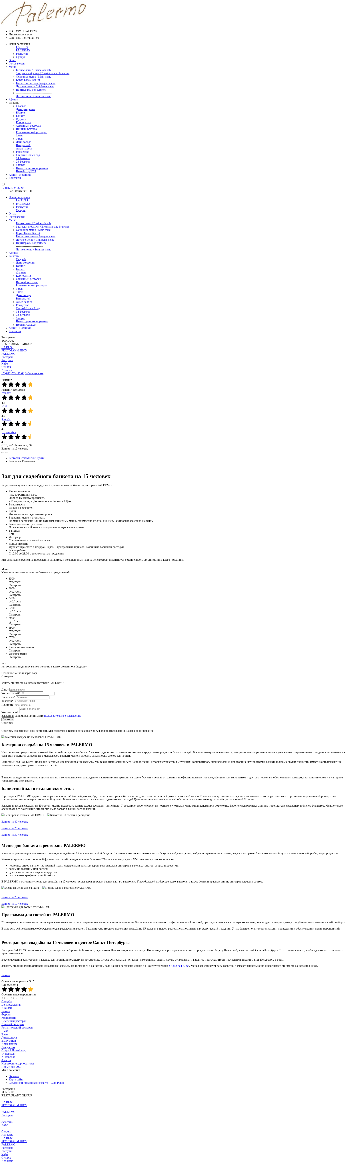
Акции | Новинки (20, 327)
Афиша (13, 252)
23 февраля (23, 314)
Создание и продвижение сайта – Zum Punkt (36, 1082)
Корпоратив (23, 275)
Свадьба (21, 259)
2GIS (5, 406)
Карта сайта (16, 1079)
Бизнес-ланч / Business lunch (33, 223)
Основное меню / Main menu (33, 229)
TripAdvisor (9, 432)
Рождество (22, 305)
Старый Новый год (28, 308)
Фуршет (21, 272)
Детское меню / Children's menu (35, 239)
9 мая (19, 291)
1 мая (19, 288)
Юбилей (21, 265)
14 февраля (23, 311)
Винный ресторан (27, 282)
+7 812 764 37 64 (179, 965)
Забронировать (34, 373)
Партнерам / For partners (31, 242)
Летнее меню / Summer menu (33, 249)
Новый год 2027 (26, 324)
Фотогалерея (17, 216)
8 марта (20, 318)
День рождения (25, 262)
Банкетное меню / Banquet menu (35, 236)
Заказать (8, 719)
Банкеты (14, 256)
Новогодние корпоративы (32, 321)
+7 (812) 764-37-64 (12, 187)
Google (6, 419)
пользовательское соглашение (62, 715)
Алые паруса (24, 301)
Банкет (20, 269)
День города (23, 295)
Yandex (6, 392)
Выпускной (23, 298)
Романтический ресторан (31, 285)
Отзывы (14, 1076)
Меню (12, 220)
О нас (12, 213)
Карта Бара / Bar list (28, 233)
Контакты (15, 331)
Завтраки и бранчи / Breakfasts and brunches (42, 226)
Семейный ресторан (28, 278)
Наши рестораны (19, 197)
